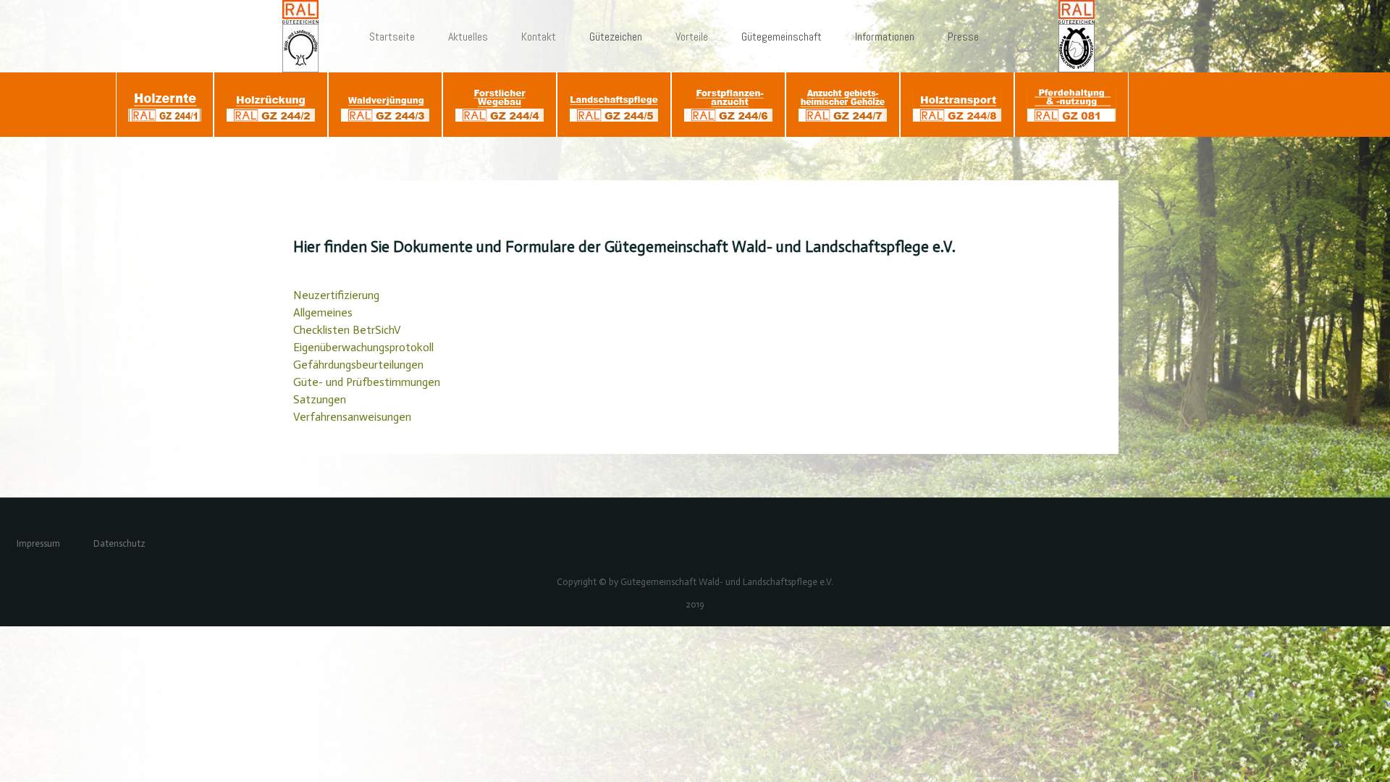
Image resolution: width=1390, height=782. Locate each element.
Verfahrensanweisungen (352, 417)
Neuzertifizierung (336, 295)
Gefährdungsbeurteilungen (358, 364)
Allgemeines (323, 312)
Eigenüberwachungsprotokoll (363, 347)
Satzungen (319, 399)
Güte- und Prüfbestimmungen (366, 382)
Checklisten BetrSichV (347, 330)
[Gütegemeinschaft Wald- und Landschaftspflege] (306, 36)
